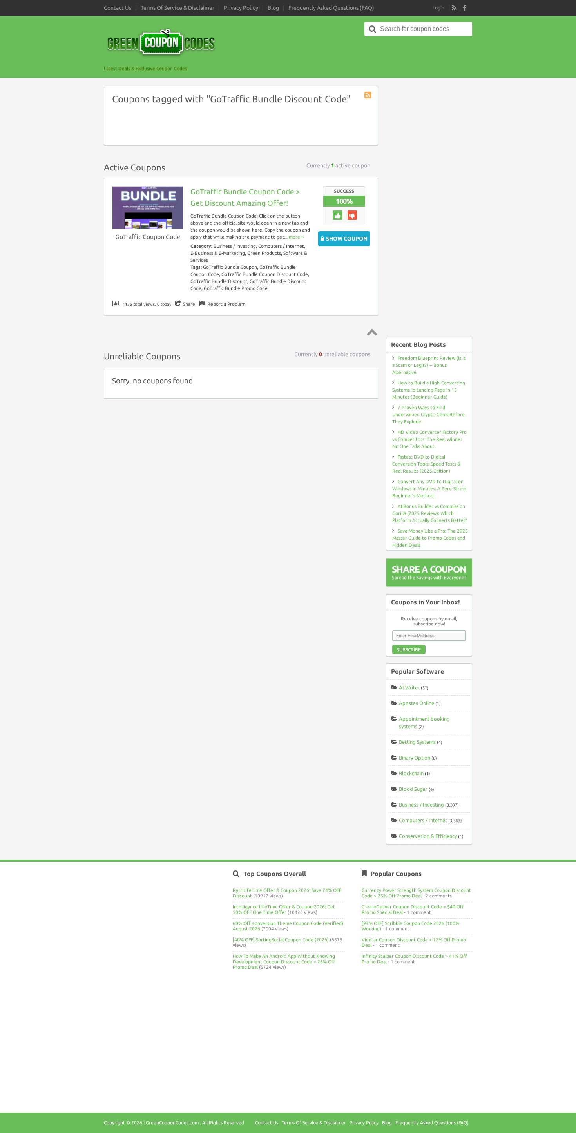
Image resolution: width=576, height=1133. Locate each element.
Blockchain (411, 773)
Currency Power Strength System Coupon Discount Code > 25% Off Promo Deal (416, 893)
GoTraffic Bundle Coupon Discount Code (264, 274)
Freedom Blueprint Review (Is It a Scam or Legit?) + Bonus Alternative (429, 365)
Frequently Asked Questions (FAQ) (331, 8)
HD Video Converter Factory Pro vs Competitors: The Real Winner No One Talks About (429, 439)
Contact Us (117, 8)
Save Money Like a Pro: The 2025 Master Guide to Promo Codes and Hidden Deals (430, 537)
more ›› (296, 236)
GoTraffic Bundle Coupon (230, 267)
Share (189, 303)
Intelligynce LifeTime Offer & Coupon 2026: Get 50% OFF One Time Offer (284, 909)
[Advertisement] (429, 207)
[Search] (372, 29)
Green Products (264, 253)
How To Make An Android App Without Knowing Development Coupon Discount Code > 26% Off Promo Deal (284, 962)
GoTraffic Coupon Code (147, 236)
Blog (273, 8)
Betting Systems (417, 742)
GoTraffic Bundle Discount (218, 281)
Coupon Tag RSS (368, 96)
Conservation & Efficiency (428, 836)
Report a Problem (226, 303)
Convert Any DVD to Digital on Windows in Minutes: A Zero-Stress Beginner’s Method (429, 488)
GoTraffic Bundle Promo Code (236, 288)
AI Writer (409, 687)
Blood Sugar (413, 789)
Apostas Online (416, 703)
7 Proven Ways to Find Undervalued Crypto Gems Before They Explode (428, 414)
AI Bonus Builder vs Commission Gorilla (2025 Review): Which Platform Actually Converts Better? (429, 513)
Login (438, 7)
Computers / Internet (281, 245)
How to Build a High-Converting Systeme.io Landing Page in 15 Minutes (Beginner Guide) (428, 389)
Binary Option (414, 757)
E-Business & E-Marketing (217, 253)
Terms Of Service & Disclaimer (177, 8)
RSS (454, 8)
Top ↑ (370, 332)
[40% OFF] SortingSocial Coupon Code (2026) (281, 939)
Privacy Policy (241, 8)
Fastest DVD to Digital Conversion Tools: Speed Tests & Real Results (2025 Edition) (426, 463)
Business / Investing (235, 245)
